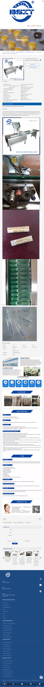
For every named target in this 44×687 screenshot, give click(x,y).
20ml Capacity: (5, 89)
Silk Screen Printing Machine (18, 522)
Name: (4, 101)
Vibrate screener (6, 611)
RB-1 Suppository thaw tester (8, 671)
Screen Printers (27, 522)
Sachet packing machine (7, 648)
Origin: (22, 95)
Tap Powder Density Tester (8, 676)
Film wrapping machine (7, 653)
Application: (23, 99)
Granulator (5, 618)
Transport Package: (24, 94)
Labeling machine (6, 651)
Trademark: (5, 94)
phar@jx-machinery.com (6, 588)
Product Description (8, 104)
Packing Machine (6, 639)
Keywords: (22, 87)
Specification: (5, 95)
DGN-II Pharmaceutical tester (8, 661)
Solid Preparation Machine (8, 599)
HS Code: (4, 96)
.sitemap (3, 681)
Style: (4, 98)
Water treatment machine (7, 636)
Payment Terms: (6, 85)
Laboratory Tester (6, 658)
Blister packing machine (7, 644)
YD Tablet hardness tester (7, 663)
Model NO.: (23, 85)
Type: (22, 96)
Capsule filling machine (7, 607)
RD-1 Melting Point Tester (7, 674)
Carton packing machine (7, 655)
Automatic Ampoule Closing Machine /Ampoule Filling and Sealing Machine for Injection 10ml (36, 561)
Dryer (4, 615)
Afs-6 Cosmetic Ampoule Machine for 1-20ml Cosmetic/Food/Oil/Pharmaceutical (15, 561)
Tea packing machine (6, 646)
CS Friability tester (6, 665)
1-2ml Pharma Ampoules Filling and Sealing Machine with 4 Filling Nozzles (29, 560)
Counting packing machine (7, 642)
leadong (37, 680)
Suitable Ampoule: (24, 89)
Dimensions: (5, 92)
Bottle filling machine (6, 634)
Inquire (31, 64)
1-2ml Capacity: (6, 88)
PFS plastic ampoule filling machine (9, 623)
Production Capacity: (24, 84)
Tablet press (5, 602)
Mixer (4, 613)
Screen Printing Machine (7, 522)
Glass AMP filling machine (7, 630)
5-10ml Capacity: (23, 88)
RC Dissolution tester (6, 667)
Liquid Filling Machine (7, 620)
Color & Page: (5, 99)
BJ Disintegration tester (7, 669)
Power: (4, 91)
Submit (15, 543)
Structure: (22, 98)
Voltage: (22, 91)
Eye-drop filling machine (7, 625)
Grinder (4, 609)
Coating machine (6, 604)
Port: (4, 84)
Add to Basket (32, 67)
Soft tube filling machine (7, 632)
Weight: (22, 92)
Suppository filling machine (7, 628)
